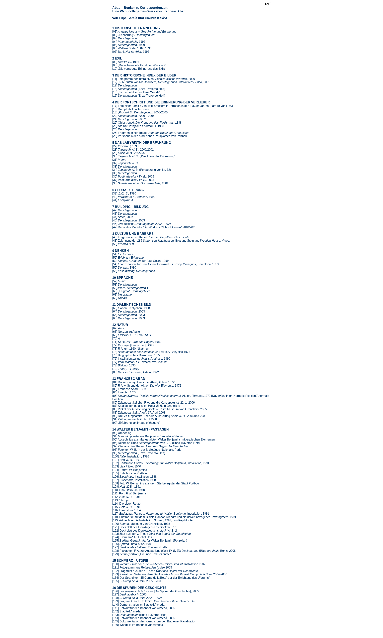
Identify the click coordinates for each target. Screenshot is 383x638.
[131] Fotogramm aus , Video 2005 (142, 567)
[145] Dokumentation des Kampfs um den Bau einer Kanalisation (154, 621)
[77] (139, 362)
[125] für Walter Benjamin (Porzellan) (149, 540)
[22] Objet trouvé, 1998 (147, 122)
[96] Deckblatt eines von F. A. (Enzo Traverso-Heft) (156, 443)
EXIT (268, 3)
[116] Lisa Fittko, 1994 (126, 510)
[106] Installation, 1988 (134, 476)
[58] (124, 284)
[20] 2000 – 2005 (133, 115)
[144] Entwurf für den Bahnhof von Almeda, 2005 (143, 618)
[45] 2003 (128, 220)
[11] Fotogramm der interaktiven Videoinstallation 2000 (153, 78)
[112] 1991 (126, 496)
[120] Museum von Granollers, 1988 (141, 523)
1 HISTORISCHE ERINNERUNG (136, 28)
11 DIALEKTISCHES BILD (131, 304)
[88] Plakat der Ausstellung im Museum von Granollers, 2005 (159, 409)
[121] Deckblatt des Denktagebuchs (144, 527)
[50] (123, 244)
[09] (115, 65)
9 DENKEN (120, 250)
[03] (124, 38)
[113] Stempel (121, 500)
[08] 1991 (125, 62)
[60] (114, 291)
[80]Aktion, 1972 (135, 372)
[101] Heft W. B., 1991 (126, 459)
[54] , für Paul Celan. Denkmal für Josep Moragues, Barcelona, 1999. (165, 264)
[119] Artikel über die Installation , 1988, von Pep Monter (152, 520)
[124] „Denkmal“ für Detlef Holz (132, 537)
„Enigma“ (133, 291)
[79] (125, 368)
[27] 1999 (125, 146)
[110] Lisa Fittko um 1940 (128, 490)
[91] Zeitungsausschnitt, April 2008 (134, 419)
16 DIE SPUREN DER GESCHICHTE (139, 587)
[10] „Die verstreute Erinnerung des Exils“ (139, 68)
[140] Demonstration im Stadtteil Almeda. (138, 604)
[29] (128, 153)
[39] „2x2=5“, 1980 (124, 193)
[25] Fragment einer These (150, 132)
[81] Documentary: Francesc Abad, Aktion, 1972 (143, 382)
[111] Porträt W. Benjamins (129, 493)
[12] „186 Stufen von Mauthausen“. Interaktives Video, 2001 (161, 82)
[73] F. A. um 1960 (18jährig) (130, 348)
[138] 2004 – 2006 (137, 597)
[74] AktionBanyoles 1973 (151, 351)
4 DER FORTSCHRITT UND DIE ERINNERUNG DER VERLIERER (161, 102)
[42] (124, 210)
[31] (119, 159)
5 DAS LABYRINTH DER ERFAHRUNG (141, 142)
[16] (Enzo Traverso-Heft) (138, 95)
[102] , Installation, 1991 (160, 463)
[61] (122, 294)
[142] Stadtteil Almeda (126, 611)
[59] (130, 288)
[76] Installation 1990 (141, 358)
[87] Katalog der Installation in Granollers (146, 405)
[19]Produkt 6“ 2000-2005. (140, 112)
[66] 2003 (128, 318)
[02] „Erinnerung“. (133, 35)
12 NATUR (120, 324)
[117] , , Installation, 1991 (160, 513)
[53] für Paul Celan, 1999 (140, 260)
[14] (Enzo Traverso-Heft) (138, 88)
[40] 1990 (133, 196)
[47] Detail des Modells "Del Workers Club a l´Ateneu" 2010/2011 (154, 227)
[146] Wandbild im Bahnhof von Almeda (137, 624)
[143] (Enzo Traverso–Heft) (139, 614)
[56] (133, 271)
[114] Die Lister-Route (126, 503)
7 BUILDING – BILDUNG (130, 206)
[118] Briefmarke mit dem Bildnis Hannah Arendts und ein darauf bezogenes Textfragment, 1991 (174, 517)
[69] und (132, 335)
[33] (124, 166)
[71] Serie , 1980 (136, 341)
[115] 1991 (126, 507)
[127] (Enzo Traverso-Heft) (139, 547)
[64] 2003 (128, 311)
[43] (124, 213)
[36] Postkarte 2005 (133, 176)
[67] (118, 328)
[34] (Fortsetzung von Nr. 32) (141, 169)
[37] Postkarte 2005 (133, 180)
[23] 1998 (138, 126)
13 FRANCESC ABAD (128, 378)
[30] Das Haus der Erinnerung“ (143, 156)
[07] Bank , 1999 (130, 51)
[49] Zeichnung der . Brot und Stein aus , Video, (171, 240)
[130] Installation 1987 (158, 564)
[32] (125, 163)
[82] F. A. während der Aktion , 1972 (146, 385)
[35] (124, 173)
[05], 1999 (128, 45)
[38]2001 (140, 183)
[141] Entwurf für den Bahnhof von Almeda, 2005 (143, 608)
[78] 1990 (123, 365)
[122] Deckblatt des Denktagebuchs (144, 530)
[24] (124, 129)
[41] (122, 200)
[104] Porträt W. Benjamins (129, 469)
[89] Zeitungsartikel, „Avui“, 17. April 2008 (138, 412)
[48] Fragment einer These (150, 237)
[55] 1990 (124, 267)
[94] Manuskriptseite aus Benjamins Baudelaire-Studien (148, 436)
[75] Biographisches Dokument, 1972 (136, 355)
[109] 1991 (126, 486)
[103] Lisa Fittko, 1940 (126, 466)
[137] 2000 (129, 594)
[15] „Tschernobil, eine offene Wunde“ (136, 92)
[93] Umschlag (121, 433)
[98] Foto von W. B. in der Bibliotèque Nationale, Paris (146, 449)
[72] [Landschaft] (133, 345)
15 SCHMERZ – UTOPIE (130, 560)
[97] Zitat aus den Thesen (150, 446)
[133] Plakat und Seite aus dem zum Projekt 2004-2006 (169, 574)
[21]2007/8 (129, 119)
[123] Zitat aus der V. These (151, 533)
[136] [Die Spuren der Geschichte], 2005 (155, 591)
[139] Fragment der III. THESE (153, 601)
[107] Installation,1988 (134, 480)
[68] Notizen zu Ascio (126, 331)
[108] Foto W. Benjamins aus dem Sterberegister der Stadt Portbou (155, 483)
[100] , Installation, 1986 (130, 456)
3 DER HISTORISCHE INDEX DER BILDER (144, 75)
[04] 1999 (128, 41)
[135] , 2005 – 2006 (137, 581)
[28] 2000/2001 (133, 149)
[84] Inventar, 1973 (124, 392)
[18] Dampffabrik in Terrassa (130, 109)
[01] (144, 31)
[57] (118, 281)
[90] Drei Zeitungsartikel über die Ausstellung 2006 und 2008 (159, 416)
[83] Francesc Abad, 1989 (129, 389)
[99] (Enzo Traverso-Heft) (138, 453)
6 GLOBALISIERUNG (128, 190)
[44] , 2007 (122, 217)
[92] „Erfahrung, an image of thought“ (136, 422)
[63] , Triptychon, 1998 (131, 308)
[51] (122, 254)
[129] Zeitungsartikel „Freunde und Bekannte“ (141, 554)
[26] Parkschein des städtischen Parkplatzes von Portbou (149, 136)
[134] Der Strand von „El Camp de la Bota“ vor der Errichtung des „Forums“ (161, 577)
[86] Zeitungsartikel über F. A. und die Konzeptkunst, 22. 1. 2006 (153, 402)
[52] (128, 257)
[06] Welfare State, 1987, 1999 (131, 48)
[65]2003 (128, 315)
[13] (124, 85)
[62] (119, 298)
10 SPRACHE (122, 277)
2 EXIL (117, 58)
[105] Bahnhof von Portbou (129, 473)
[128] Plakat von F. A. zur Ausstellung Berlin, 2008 (174, 550)
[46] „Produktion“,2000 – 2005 (141, 223)
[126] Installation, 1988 (132, 544)
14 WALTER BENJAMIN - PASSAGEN (140, 429)
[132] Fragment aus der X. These (155, 571)
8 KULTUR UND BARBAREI (133, 233)
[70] (116, 338)
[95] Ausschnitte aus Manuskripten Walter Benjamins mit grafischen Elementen (163, 439)
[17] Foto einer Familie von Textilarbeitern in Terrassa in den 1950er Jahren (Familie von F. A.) (172, 105)
